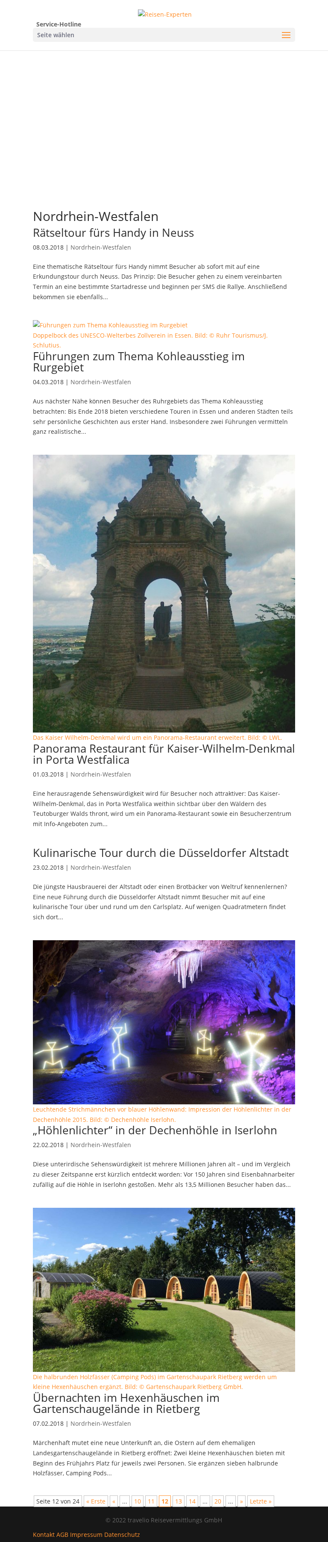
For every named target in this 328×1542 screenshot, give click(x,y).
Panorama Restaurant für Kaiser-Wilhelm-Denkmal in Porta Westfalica (164, 754)
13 (178, 1501)
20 (217, 1501)
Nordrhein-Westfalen (100, 247)
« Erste (95, 1501)
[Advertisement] (164, 139)
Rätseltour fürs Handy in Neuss (113, 232)
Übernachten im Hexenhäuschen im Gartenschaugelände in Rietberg (126, 1403)
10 (137, 1501)
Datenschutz (122, 1534)
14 (192, 1501)
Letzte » (261, 1501)
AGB (62, 1534)
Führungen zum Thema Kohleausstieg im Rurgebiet (139, 361)
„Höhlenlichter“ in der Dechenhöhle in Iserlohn (155, 1130)
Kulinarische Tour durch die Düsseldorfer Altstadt (161, 852)
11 (151, 1501)
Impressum (86, 1534)
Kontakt (44, 1534)
